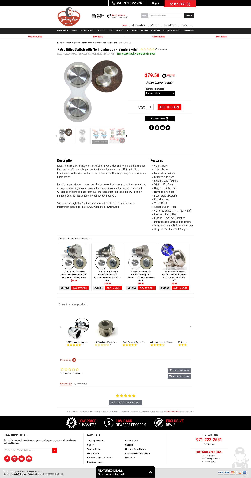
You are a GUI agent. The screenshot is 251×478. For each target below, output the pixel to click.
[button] (60, 326)
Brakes (74, 31)
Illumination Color (154, 88)
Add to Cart (169, 107)
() (182, 4)
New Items (98, 36)
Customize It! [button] (187, 25)
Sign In (156, 3)
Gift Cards (154, 25)
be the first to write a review (125, 403)
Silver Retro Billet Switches (120, 43)
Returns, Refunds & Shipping (15, 474)
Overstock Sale (35, 36)
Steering (144, 31)
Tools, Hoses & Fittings (171, 31)
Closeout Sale (158, 36)
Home (59, 43)
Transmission (189, 31)
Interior (135, 31)
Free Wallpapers (170, 25)
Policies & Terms (34, 474)
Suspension (155, 31)
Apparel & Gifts (62, 31)
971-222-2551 (209, 439)
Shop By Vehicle (138, 25)
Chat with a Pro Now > (209, 452)
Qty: (142, 107)
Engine (110, 31)
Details (65, 287)
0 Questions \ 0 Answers (71, 373)
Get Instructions (158, 118)
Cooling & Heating (86, 31)
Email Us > (209, 444)
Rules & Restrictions (173, 411)
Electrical (100, 31)
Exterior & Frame (122, 31)
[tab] (66, 384)
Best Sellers (221, 36)
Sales (125, 25)
